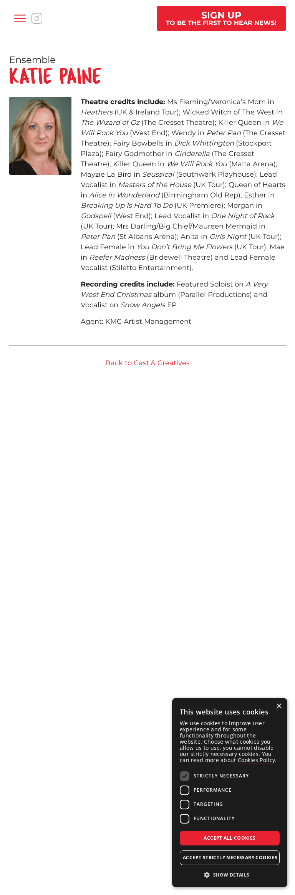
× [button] (279, 706)
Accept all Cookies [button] (229, 838)
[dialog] (229, 792)
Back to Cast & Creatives (147, 363)
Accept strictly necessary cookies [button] (230, 857)
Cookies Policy (256, 760)
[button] (230, 875)
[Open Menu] (20, 18)
